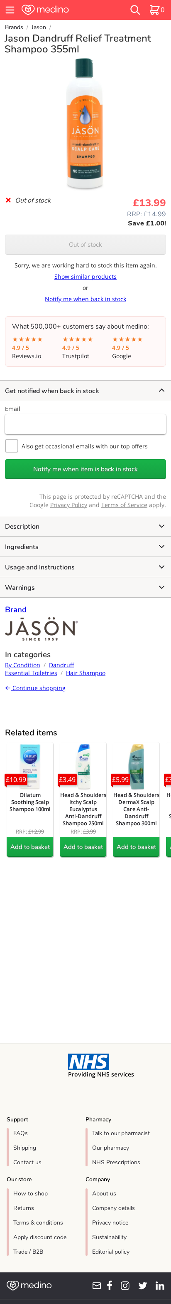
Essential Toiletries (31, 673)
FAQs (20, 1133)
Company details (113, 1208)
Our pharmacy (110, 1148)
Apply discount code (39, 1237)
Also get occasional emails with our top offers (85, 446)
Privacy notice (110, 1223)
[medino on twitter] (140, 1285)
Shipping (24, 1148)
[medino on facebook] (107, 1285)
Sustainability (109, 1237)
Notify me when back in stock (85, 299)
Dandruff (61, 665)
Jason (39, 27)
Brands (14, 27)
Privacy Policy (68, 505)
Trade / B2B (28, 1252)
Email (12, 409)
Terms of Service (124, 505)
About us (104, 1194)
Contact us (27, 1162)
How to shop (30, 1194)
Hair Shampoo (85, 673)
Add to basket (30, 847)
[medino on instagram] (122, 1285)
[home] (60, 10)
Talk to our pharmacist (121, 1133)
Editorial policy (110, 1252)
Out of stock (85, 244)
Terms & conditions (38, 1223)
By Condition (22, 665)
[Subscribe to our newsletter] (94, 1285)
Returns (23, 1208)
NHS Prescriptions (116, 1162)
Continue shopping (38, 688)
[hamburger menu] (10, 10)
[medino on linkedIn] (157, 1285)
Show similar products (85, 276)
